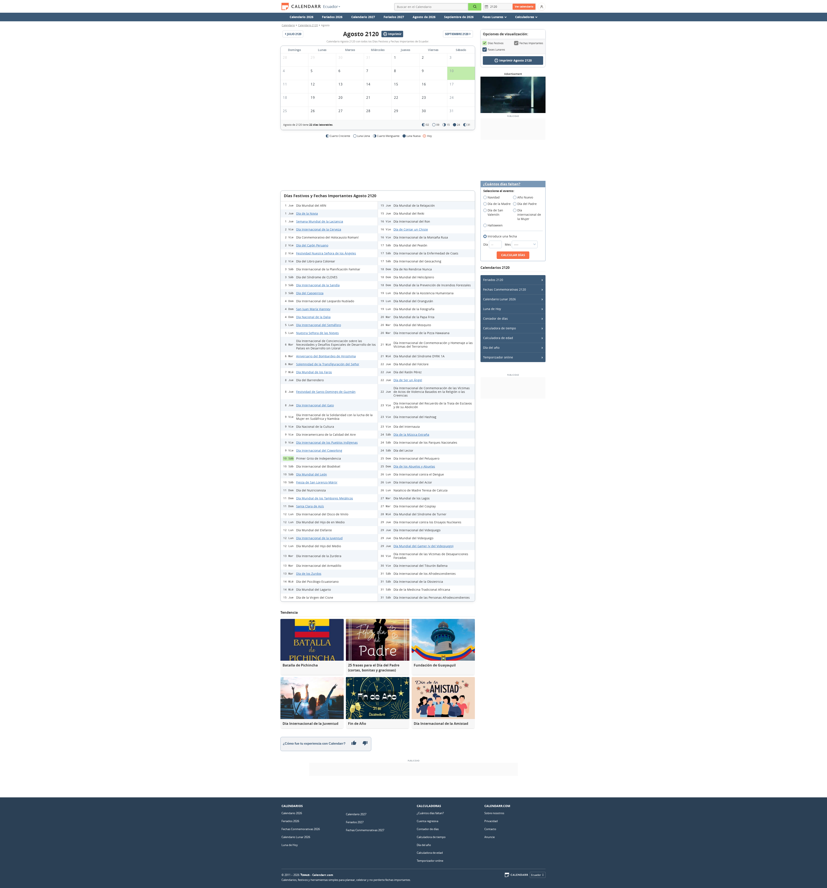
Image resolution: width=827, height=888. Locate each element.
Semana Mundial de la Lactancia (319, 221)
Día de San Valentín (495, 212)
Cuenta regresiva (427, 821)
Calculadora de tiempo (499, 328)
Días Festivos (496, 43)
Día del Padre (527, 204)
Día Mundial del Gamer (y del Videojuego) (423, 546)
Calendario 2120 (308, 25)
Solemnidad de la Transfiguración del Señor (327, 364)
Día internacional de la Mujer (529, 214)
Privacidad (491, 821)
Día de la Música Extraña (411, 434)
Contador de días (495, 318)
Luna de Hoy (492, 309)
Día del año (491, 348)
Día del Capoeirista (309, 293)
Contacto (490, 829)
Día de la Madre (499, 204)
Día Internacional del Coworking (319, 450)
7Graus (304, 875)
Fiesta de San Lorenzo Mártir (316, 482)
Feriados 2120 (493, 280)
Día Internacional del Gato (315, 405)
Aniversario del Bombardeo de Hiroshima (326, 356)
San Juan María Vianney (313, 309)
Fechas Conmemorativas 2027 (365, 830)
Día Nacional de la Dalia (313, 317)
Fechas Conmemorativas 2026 (300, 829)
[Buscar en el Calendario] (474, 7)
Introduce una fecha (502, 236)
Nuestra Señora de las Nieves (317, 333)
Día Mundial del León (311, 474)
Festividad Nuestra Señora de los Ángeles (326, 253)
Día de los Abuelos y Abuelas (414, 466)
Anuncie (489, 837)
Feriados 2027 (394, 17)
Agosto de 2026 (424, 17)
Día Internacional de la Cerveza (318, 229)
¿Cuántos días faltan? (501, 184)
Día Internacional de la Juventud (319, 538)
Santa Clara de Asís (310, 506)
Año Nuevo (525, 197)
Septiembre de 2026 (459, 17)
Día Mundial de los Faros (314, 372)
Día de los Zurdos (308, 574)
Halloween (495, 225)
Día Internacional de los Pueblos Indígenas (327, 442)
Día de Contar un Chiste (410, 229)
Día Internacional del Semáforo (318, 325)
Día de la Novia (307, 213)
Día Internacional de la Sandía (318, 285)
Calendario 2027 (363, 17)
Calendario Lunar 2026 (499, 299)
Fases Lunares (496, 49)
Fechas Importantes (531, 43)
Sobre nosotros (494, 813)
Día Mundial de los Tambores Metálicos (324, 498)
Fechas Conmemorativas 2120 (504, 289)
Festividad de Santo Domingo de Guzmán (326, 392)
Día (486, 244)
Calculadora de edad (498, 338)
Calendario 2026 (301, 17)
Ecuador (330, 6)
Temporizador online (498, 357)
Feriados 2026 (332, 17)
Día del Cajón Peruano (312, 245)
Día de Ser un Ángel (407, 380)
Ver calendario (524, 6)
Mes (508, 244)
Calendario (288, 25)
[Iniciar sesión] (542, 7)
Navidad (494, 197)
